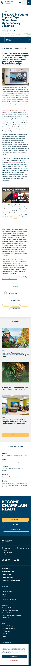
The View (5, 11)
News (4, 459)
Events (4, 481)
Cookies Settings (14, 660)
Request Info (15, 529)
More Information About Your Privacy (10, 652)
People (4, 466)
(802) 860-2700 (24, 548)
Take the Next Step (7, 513)
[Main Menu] (29, 2)
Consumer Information (8, 628)
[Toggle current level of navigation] (28, 40)
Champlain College (15, 308)
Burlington (24, 305)
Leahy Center (15, 305)
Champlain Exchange (8, 607)
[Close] (26, 646)
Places (4, 474)
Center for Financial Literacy (10, 610)
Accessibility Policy (7, 626)
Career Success (7, 577)
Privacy (4, 636)
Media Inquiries (6, 597)
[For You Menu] (20, 2)
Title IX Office (6, 631)
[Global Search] (24, 2)
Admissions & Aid (8, 571)
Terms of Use (5, 633)
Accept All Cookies (14, 656)
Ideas (4, 453)
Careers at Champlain (8, 591)
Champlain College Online (11, 580)
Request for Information (9, 599)
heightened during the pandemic (14, 162)
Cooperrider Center (7, 613)
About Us (4, 589)
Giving (4, 594)
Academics (6, 305)
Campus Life (6, 574)
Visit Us (15, 524)
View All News (15, 435)
